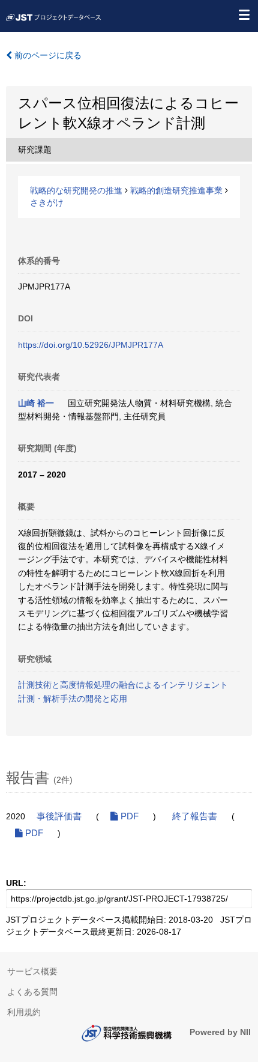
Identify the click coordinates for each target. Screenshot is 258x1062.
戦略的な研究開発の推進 (76, 190)
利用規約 (24, 1012)
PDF (128, 816)
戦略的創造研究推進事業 (176, 190)
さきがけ (47, 202)
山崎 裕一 (36, 403)
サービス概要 (32, 971)
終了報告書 (194, 816)
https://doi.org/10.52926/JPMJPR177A (90, 345)
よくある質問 (32, 992)
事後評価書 (59, 816)
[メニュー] (243, 14)
